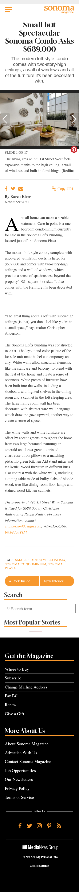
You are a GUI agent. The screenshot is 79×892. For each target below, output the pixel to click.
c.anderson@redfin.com (23, 526)
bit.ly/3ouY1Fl (16, 532)
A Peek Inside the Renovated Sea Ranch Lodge (24, 580)
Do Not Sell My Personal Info (39, 857)
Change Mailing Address (26, 687)
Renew (10, 704)
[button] (5, 119)
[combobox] (40, 609)
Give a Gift (14, 713)
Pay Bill (12, 696)
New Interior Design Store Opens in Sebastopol (59, 580)
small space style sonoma (40, 560)
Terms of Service (19, 797)
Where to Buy (17, 669)
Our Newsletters (19, 779)
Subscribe (13, 678)
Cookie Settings (39, 866)
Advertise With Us (21, 752)
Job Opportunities (20, 770)
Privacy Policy (17, 788)
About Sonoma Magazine (26, 744)
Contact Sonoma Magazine (28, 761)
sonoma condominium (25, 564)
